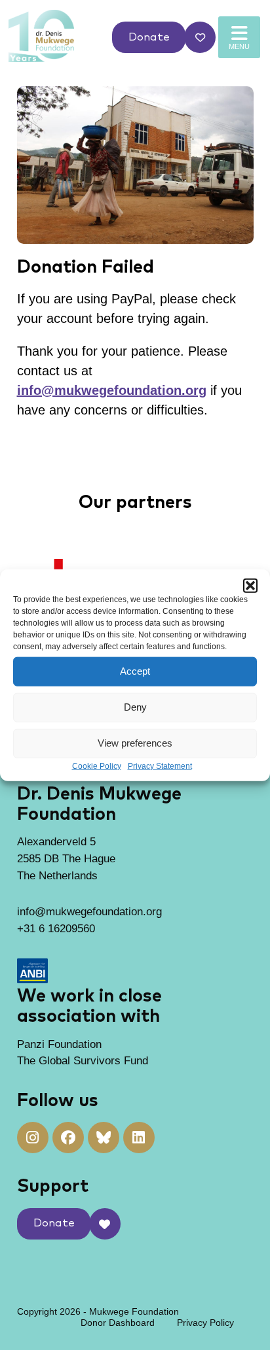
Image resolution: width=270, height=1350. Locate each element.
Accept (135, 671)
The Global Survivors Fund (82, 1061)
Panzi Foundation (59, 1044)
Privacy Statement (160, 765)
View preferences (135, 743)
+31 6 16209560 (56, 928)
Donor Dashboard (118, 1322)
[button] (250, 585)
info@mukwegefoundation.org (111, 390)
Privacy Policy (205, 1322)
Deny (135, 707)
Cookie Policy (96, 765)
